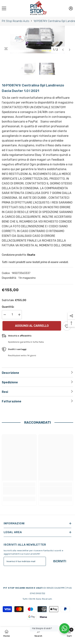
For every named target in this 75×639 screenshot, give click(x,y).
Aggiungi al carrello (31, 325)
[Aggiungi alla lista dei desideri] (66, 326)
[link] (19, 491)
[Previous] (63, 50)
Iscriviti (59, 561)
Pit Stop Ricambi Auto (15, 21)
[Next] (69, 50)
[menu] (4, 8)
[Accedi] (70, 8)
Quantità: (8, 306)
